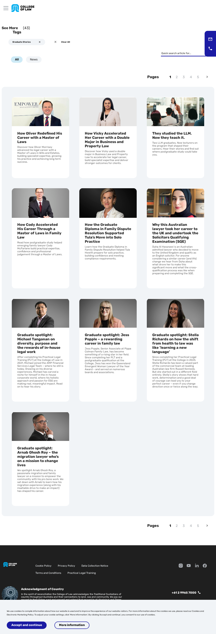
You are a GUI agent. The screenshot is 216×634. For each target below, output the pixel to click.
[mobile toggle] (5, 8)
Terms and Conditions (48, 572)
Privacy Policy (66, 565)
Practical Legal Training (82, 572)
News (34, 59)
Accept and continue (26, 625)
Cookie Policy (43, 565)
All (17, 59)
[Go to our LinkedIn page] (196, 566)
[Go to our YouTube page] (188, 566)
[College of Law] (23, 8)
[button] (210, 39)
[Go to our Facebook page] (204, 566)
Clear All (65, 42)
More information (72, 625)
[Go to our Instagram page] (180, 566)
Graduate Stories (21, 42)
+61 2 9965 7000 (184, 592)
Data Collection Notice (94, 565)
